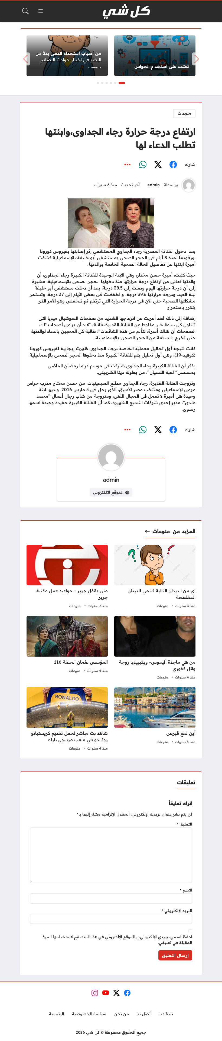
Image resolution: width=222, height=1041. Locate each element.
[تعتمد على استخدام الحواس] (154, 55)
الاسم (186, 890)
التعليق (184, 824)
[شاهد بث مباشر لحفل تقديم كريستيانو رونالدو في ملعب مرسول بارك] (67, 719)
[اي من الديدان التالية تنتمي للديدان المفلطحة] (154, 577)
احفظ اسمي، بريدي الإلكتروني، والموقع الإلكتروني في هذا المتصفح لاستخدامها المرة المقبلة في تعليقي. (117, 939)
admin (154, 184)
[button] (122, 83)
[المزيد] (127, 165)
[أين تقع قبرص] (154, 719)
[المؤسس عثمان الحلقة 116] (67, 648)
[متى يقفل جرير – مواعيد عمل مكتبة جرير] (67, 577)
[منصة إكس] (157, 165)
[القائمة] (40, 11)
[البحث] (25, 11)
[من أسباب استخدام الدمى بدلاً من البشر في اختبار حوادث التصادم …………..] (67, 55)
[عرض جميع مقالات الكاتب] (188, 185)
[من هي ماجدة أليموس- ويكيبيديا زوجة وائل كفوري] (154, 648)
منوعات (184, 113)
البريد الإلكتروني (177, 910)
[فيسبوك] (173, 165)
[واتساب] (142, 165)
